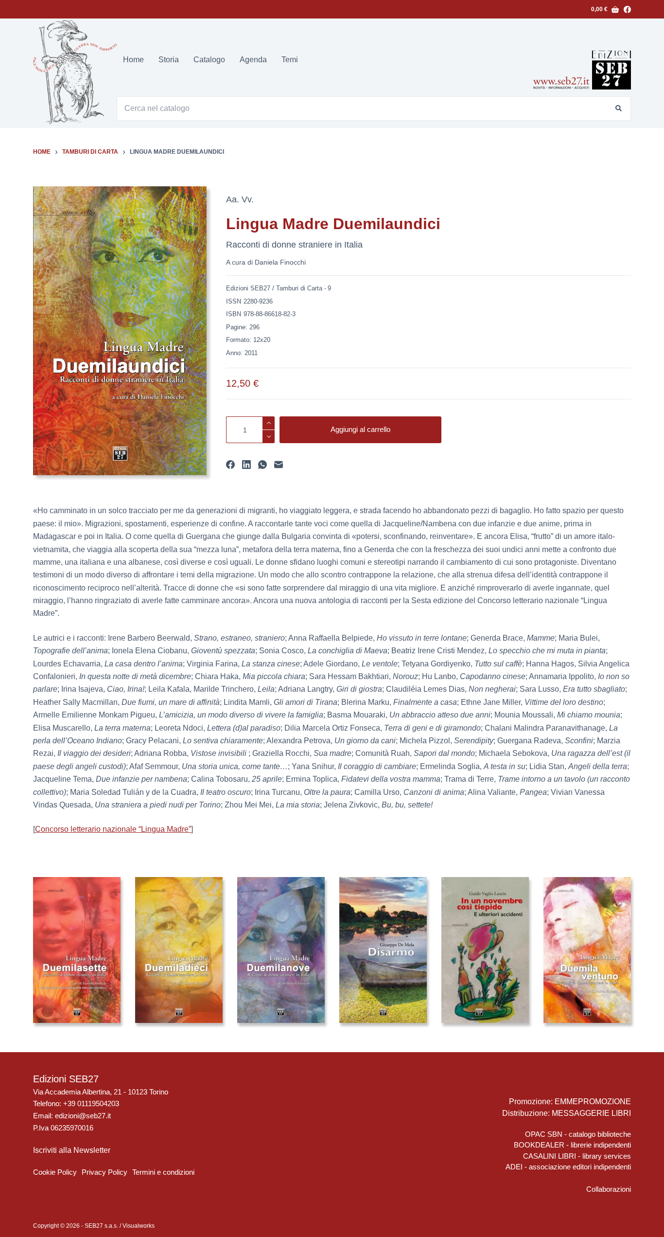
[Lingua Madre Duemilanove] (281, 950)
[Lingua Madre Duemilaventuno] (587, 950)
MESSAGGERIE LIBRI (591, 1113)
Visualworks (138, 1225)
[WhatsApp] (262, 464)
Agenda (253, 59)
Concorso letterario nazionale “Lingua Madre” (113, 829)
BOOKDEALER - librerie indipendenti (572, 1145)
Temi (289, 59)
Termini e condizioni (163, 1172)
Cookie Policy (55, 1172)
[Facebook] (627, 9)
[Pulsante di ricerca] (619, 108)
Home (133, 59)
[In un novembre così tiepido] (485, 950)
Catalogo (209, 59)
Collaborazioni (608, 1189)
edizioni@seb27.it (83, 1116)
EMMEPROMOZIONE (593, 1101)
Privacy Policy (104, 1172)
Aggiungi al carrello (360, 429)
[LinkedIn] (246, 464)
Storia (168, 59)
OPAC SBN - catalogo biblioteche (578, 1134)
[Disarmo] (383, 950)
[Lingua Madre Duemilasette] (77, 950)
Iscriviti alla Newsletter (71, 1150)
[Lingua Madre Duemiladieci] (179, 950)
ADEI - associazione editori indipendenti (568, 1167)
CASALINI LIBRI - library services (577, 1156)
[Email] (278, 464)
